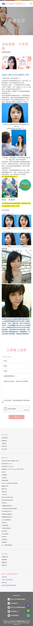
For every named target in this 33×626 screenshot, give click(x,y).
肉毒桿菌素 (5, 480)
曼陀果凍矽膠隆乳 (7, 514)
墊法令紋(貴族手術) (7, 497)
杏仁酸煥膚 (5, 534)
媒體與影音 (5, 557)
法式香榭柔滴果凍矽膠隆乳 (9, 508)
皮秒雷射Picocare (7, 463)
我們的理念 (5, 438)
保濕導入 (4, 536)
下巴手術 (4, 494)
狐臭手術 (4, 522)
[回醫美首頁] (20, 4)
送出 (16, 417)
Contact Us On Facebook (28, 606)
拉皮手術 (4, 503)
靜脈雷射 (4, 542)
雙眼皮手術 (5, 486)
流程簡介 (4, 443)
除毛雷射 (4, 477)
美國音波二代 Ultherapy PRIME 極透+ (13, 469)
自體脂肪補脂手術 (7, 505)
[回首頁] (8, 4)
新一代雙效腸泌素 (7, 545)
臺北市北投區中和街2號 (8, 585)
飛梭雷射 (4, 475)
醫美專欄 (4, 559)
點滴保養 (4, 539)
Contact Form (28, 616)
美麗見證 (4, 562)
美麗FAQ (4, 565)
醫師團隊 (4, 440)
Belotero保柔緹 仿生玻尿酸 (10, 483)
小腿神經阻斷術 (6, 528)
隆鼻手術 (4, 491)
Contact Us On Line (28, 611)
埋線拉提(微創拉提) (7, 500)
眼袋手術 (4, 489)
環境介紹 (4, 446)
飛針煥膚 (4, 531)
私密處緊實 (5, 525)
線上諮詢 (4, 449)
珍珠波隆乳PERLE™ (7, 511)
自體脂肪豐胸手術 (7, 517)
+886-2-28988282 (7, 579)
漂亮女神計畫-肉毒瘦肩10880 (10, 461)
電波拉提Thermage (7, 466)
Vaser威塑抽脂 (6, 520)
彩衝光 (4, 472)
